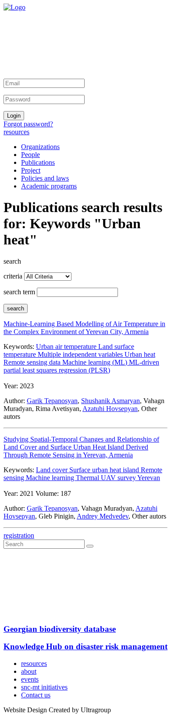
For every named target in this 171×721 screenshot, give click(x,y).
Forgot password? (28, 124)
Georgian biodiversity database (60, 629)
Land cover (52, 470)
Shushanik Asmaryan (110, 400)
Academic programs (49, 186)
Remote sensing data (33, 362)
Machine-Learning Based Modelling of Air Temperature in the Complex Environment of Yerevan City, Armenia (84, 327)
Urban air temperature (67, 346)
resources (16, 132)
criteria (13, 276)
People (30, 154)
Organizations (40, 146)
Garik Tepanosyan (52, 400)
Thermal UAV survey (106, 477)
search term (19, 292)
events (30, 679)
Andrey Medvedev (102, 516)
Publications (38, 162)
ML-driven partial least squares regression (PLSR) (81, 366)
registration (19, 535)
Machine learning (51, 477)
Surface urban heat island (105, 470)
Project (30, 170)
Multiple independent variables (81, 354)
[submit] (89, 546)
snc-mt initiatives (44, 687)
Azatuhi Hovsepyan (110, 408)
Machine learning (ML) (95, 362)
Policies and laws (45, 178)
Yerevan (148, 477)
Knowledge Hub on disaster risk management (85, 646)
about (28, 671)
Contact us (35, 695)
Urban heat (140, 354)
